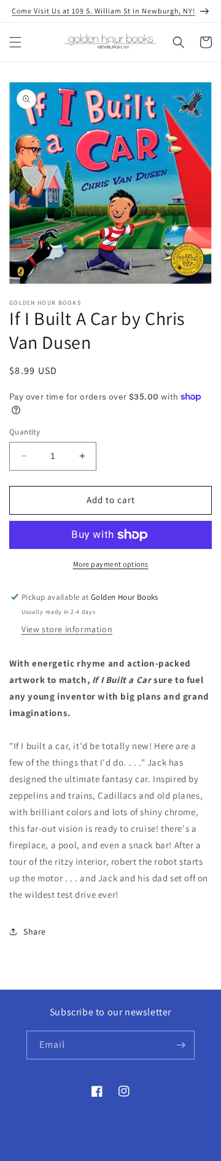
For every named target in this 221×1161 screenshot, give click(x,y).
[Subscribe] (180, 1045)
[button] (15, 42)
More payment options (111, 564)
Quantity (24, 432)
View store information (66, 629)
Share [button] (34, 931)
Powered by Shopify (154, 1150)
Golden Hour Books (91, 1150)
